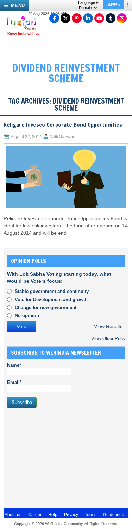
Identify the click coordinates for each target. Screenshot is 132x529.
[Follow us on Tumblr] (110, 18)
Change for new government (45, 307)
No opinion (27, 315)
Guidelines (113, 514)
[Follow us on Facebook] (54, 18)
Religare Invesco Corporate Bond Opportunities (63, 125)
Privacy (71, 514)
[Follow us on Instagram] (122, 18)
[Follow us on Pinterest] (77, 18)
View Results (108, 326)
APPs (114, 4)
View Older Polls (108, 338)
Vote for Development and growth (51, 299)
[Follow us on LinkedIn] (88, 18)
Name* (14, 365)
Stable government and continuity (52, 291)
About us (13, 514)
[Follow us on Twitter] (65, 18)
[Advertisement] (60, 457)
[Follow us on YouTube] (99, 18)
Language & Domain (88, 5)
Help (52, 514)
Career (35, 514)
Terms (90, 514)
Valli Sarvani (62, 136)
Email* (14, 382)
